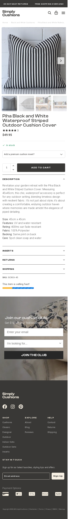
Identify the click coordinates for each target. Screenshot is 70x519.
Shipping (8, 269)
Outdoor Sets (9, 447)
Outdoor (6, 437)
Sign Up (58, 476)
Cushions (7, 422)
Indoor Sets (8, 442)
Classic (6, 427)
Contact (52, 422)
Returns (8, 260)
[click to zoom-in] (35, 60)
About (28, 422)
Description (11, 179)
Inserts (7, 251)
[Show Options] (60, 344)
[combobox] (33, 344)
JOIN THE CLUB (34, 355)
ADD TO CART (41, 167)
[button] (55, 11)
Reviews (29, 432)
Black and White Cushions (23, 23)
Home (5, 23)
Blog (27, 427)
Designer (7, 432)
